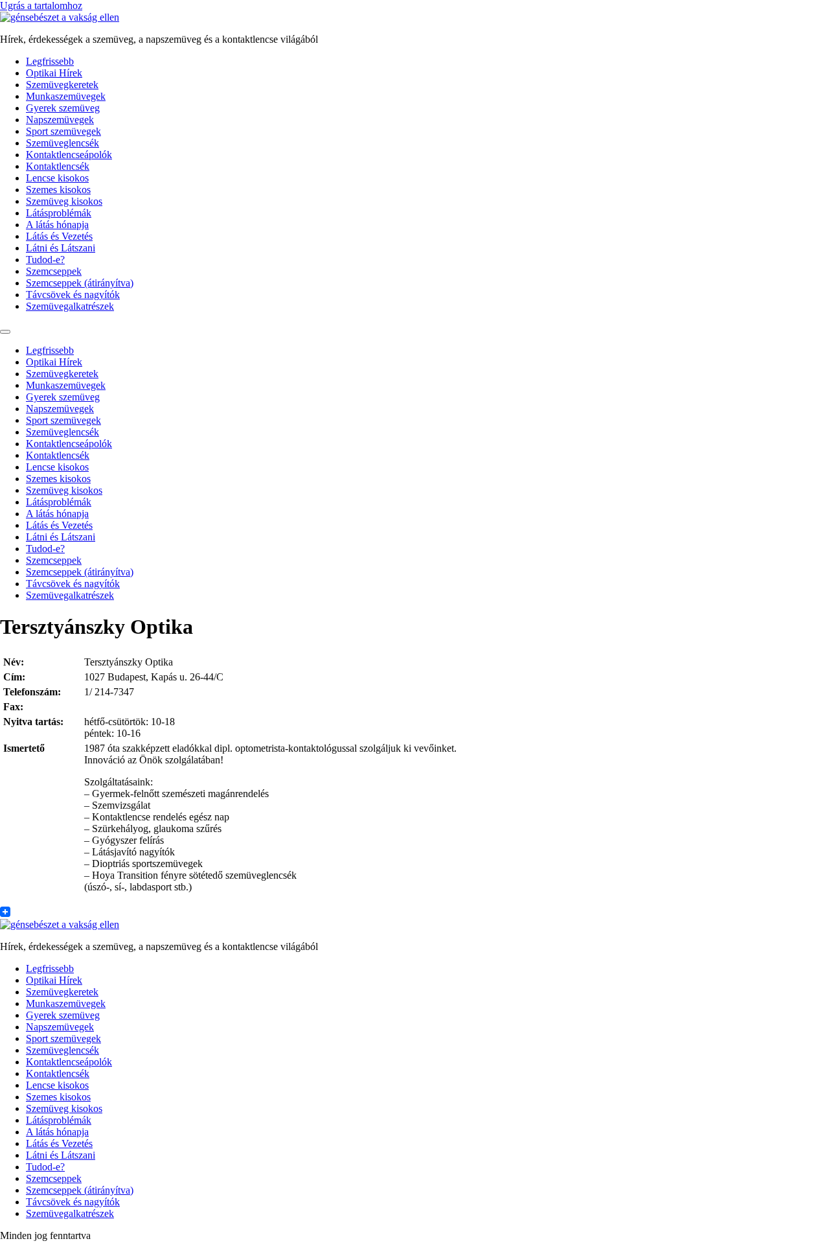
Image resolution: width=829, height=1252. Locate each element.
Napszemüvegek (60, 119)
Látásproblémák (58, 212)
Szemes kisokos (58, 189)
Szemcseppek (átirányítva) (79, 282)
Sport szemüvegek (63, 131)
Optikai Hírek (54, 72)
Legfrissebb (50, 61)
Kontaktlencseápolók (69, 154)
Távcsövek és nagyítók (73, 294)
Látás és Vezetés (59, 236)
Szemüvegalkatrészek (70, 306)
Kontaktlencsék (57, 166)
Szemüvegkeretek (62, 84)
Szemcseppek (54, 271)
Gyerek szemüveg (63, 107)
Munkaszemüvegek (66, 96)
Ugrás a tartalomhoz (41, 5)
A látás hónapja (57, 224)
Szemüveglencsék (62, 142)
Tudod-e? (45, 259)
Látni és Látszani (60, 247)
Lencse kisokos (57, 177)
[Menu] (5, 332)
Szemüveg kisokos (64, 201)
